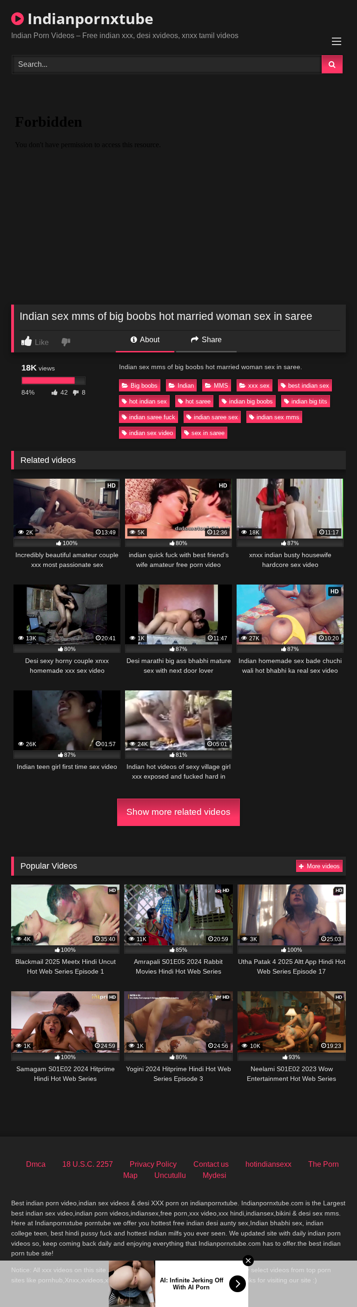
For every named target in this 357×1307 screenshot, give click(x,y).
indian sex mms (278, 417)
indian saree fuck (152, 417)
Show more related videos (178, 812)
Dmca (36, 1164)
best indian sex (308, 385)
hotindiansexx (268, 1164)
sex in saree (208, 432)
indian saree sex (216, 417)
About (149, 340)
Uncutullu (170, 1175)
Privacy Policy (153, 1164)
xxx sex (259, 385)
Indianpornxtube (88, 18)
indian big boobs (251, 401)
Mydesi (214, 1175)
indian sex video (151, 432)
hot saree (198, 401)
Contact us (211, 1164)
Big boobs (144, 385)
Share (211, 340)
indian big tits (309, 401)
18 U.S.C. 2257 (87, 1164)
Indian (186, 385)
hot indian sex (148, 401)
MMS (221, 385)
